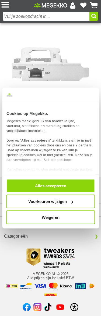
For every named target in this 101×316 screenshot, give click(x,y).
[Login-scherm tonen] (72, 5)
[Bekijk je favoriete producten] (83, 5)
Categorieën (16, 236)
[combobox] (46, 16)
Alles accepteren (50, 185)
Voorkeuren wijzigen (47, 201)
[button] (17, 5)
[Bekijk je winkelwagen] (93, 5)
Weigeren (51, 217)
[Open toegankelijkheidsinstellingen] (74, 307)
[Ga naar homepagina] (50, 5)
